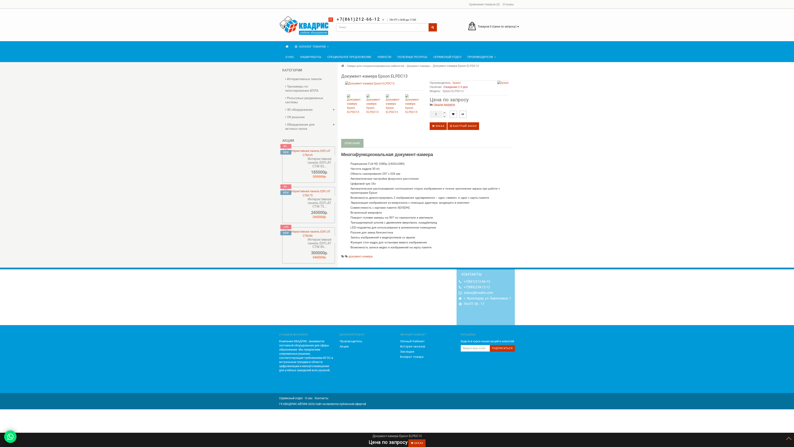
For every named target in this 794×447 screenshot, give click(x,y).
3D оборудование (299, 110)
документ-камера (361, 256)
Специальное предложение (349, 57)
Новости (384, 57)
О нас (290, 57)
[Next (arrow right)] (787, 223)
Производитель (351, 341)
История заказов (412, 346)
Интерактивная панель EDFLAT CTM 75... (319, 202)
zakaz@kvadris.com (478, 293)
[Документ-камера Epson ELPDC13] (383, 83)
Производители (480, 57)
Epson (457, 82)
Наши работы (310, 57)
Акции (344, 346)
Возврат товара (411, 356)
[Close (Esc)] (789, 4)
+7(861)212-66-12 (477, 282)
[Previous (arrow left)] (7, 223)
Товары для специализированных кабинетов (375, 65)
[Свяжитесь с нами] (10, 436)
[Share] (780, 4)
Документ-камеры (418, 65)
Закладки (407, 351)
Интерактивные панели (304, 79)
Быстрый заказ (464, 126)
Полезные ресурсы (412, 57)
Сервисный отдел (447, 57)
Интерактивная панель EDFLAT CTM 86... (319, 243)
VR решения (295, 117)
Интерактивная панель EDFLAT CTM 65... (319, 162)
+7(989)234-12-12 (477, 287)
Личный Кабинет (412, 341)
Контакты (321, 398)
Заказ (439, 126)
